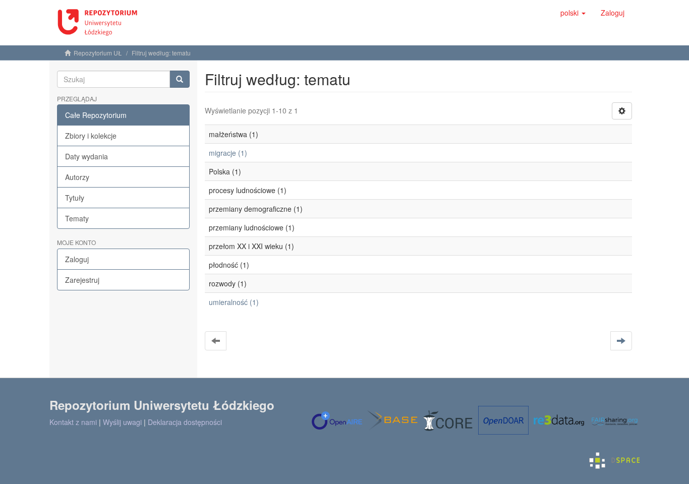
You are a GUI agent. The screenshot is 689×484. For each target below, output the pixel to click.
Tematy (77, 218)
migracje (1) (228, 153)
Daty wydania (86, 156)
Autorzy (77, 177)
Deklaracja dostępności (185, 422)
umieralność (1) (234, 302)
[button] (573, 12)
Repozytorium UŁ (98, 52)
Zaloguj (77, 259)
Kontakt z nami (73, 422)
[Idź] (179, 79)
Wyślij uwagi (122, 422)
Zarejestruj (82, 280)
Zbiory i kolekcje (91, 136)
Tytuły (74, 198)
